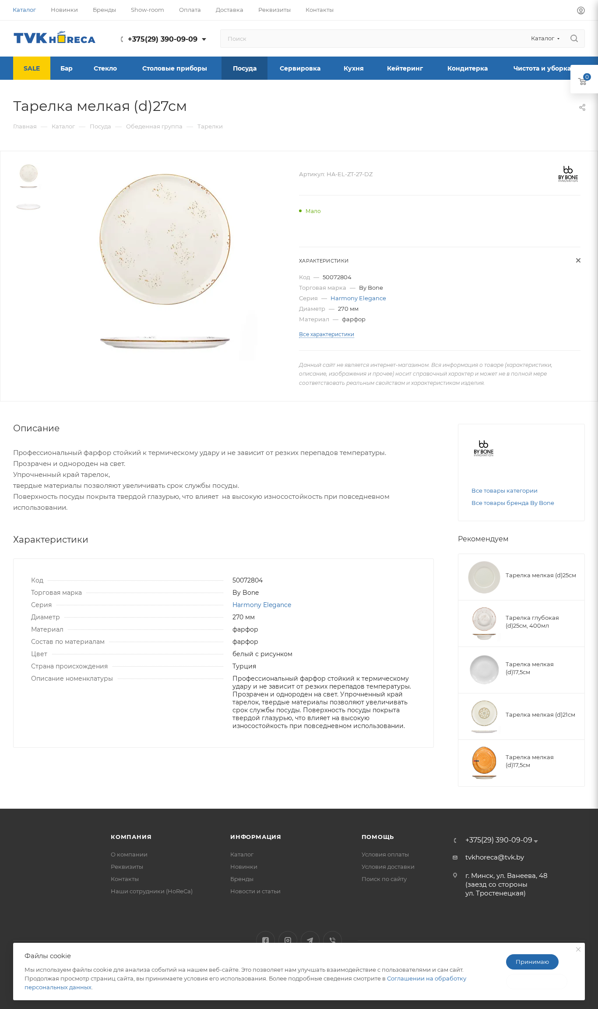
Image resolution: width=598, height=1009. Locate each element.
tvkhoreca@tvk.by (494, 857)
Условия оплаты (385, 854)
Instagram (287, 940)
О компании (129, 854)
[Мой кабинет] (581, 11)
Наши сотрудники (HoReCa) (152, 891)
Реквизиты (127, 866)
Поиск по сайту (384, 878)
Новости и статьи (255, 891)
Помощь (378, 836)
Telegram (310, 940)
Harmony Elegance (358, 298)
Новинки (243, 866)
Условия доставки (388, 866)
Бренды (241, 878)
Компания (131, 836)
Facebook (265, 940)
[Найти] (574, 38)
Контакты (125, 878)
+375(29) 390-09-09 (162, 39)
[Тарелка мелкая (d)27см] (164, 261)
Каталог (241, 854)
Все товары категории (504, 490)
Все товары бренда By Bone (512, 502)
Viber (332, 940)
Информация (255, 836)
